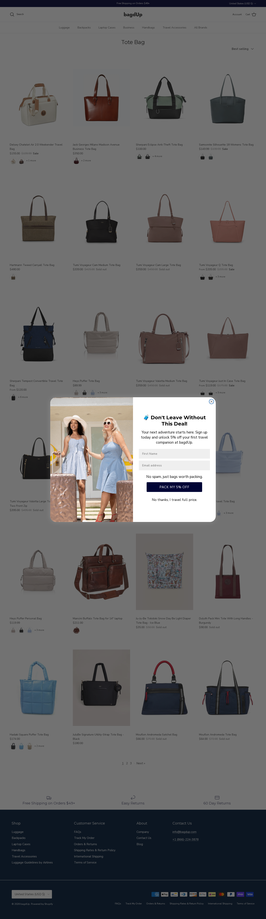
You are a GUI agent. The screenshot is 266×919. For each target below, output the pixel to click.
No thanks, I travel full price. (174, 499)
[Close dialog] (211, 401)
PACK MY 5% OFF (174, 487)
